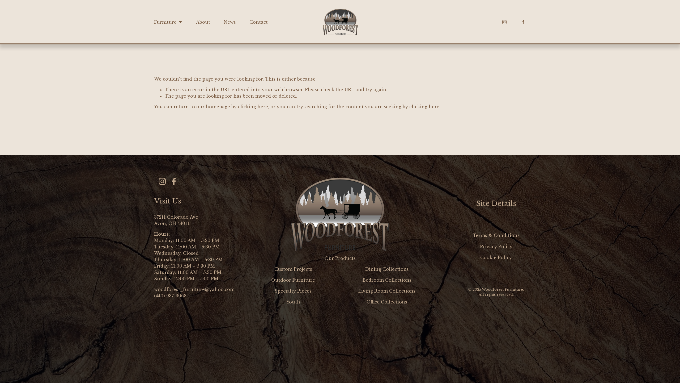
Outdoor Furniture (293, 280)
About (203, 22)
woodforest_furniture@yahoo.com (194, 289)
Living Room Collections (386, 291)
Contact (258, 22)
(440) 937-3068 (170, 295)
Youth (293, 302)
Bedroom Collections (386, 280)
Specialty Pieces (293, 291)
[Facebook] (523, 22)
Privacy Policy (496, 246)
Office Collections (387, 302)
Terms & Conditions (496, 235)
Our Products (340, 258)
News (230, 22)
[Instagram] (504, 22)
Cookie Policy (496, 257)
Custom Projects (293, 269)
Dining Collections (387, 269)
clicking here (253, 106)
